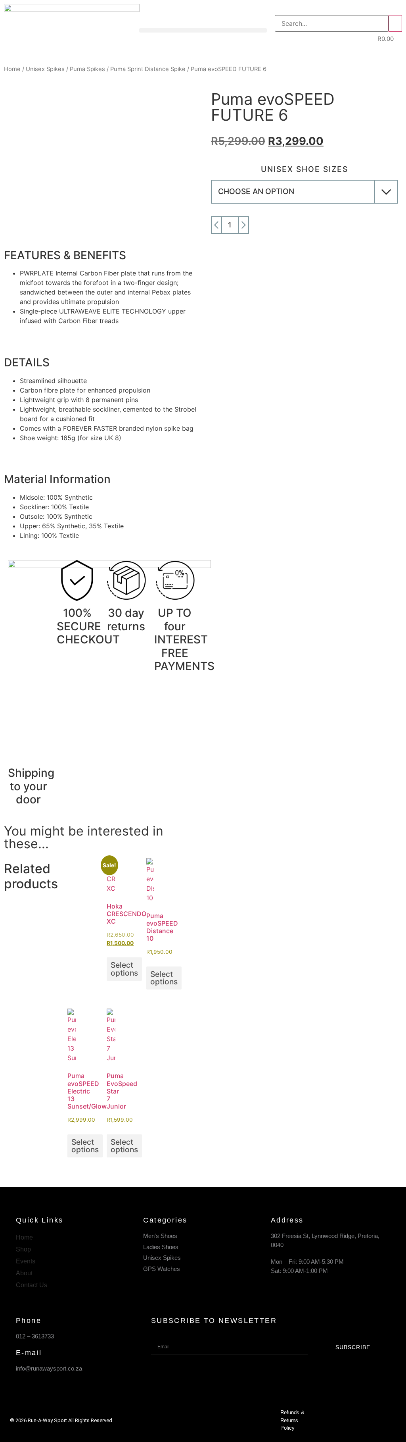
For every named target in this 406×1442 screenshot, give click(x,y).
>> (395, 23)
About (24, 1273)
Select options (124, 968)
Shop (23, 1249)
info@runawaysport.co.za (49, 1368)
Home (12, 69)
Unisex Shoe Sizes (304, 169)
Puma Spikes (87, 69)
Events (25, 1261)
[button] (202, 30)
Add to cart (326, 225)
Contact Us (31, 1285)
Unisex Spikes (45, 69)
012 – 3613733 (35, 1336)
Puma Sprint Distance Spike (148, 69)
